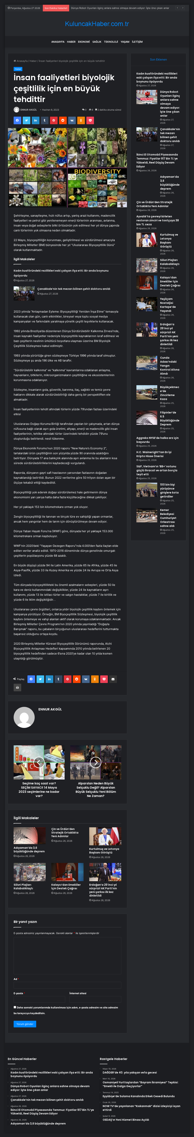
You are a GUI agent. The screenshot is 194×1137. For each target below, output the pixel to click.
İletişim (137, 41)
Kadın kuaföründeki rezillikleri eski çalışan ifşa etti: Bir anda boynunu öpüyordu (156, 77)
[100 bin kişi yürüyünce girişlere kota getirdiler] (146, 490)
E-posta (19, 993)
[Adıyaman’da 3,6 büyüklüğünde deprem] (30, 835)
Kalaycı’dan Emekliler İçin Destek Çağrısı (66, 886)
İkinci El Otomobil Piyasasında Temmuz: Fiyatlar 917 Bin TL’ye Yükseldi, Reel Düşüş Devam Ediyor (157, 160)
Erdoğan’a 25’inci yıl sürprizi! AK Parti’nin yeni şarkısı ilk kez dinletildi (103, 890)
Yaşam (125, 41)
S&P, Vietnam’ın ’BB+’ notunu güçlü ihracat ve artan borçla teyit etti (156, 470)
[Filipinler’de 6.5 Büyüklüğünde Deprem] (146, 418)
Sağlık (96, 41)
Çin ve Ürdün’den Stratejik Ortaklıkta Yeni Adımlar (64, 832)
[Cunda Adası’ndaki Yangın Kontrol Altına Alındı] (146, 363)
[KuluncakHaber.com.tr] (97, 23)
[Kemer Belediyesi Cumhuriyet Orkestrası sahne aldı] (146, 515)
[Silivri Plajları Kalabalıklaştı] (30, 872)
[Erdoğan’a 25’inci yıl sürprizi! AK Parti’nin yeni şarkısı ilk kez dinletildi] (105, 872)
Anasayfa (57, 41)
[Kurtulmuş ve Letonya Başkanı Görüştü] (105, 836)
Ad (16, 979)
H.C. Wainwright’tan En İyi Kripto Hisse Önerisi (153, 454)
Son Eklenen (158, 59)
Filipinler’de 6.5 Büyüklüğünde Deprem (169, 418)
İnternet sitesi (78, 993)
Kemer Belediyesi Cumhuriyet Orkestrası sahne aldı (168, 518)
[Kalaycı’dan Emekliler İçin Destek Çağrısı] (67, 872)
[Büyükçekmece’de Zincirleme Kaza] (146, 392)
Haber (71, 41)
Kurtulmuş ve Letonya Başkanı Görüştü (104, 850)
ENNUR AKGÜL (28, 109)
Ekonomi (84, 41)
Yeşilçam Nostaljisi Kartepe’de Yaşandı (168, 305)
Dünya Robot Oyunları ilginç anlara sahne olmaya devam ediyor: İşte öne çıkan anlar (120, 7)
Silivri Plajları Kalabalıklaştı (23, 886)
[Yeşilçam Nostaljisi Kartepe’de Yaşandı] (146, 304)
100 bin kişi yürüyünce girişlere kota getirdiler (169, 490)
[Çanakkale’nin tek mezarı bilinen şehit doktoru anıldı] (24, 293)
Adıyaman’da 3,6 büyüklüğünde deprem (29, 849)
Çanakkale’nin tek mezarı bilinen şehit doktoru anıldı (73, 289)
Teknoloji (111, 41)
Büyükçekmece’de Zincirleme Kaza (169, 393)
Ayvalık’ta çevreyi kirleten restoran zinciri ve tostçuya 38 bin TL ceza (157, 220)
